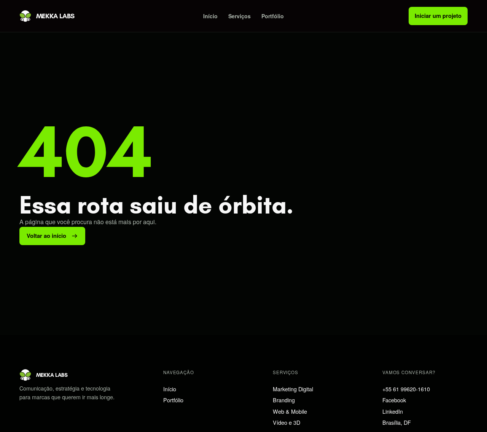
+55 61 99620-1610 (406, 389)
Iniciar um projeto (438, 15)
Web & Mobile (290, 411)
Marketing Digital (293, 389)
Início (210, 16)
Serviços (239, 16)
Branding (284, 400)
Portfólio (272, 16)
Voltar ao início (46, 235)
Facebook (394, 400)
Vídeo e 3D (286, 422)
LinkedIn (392, 411)
